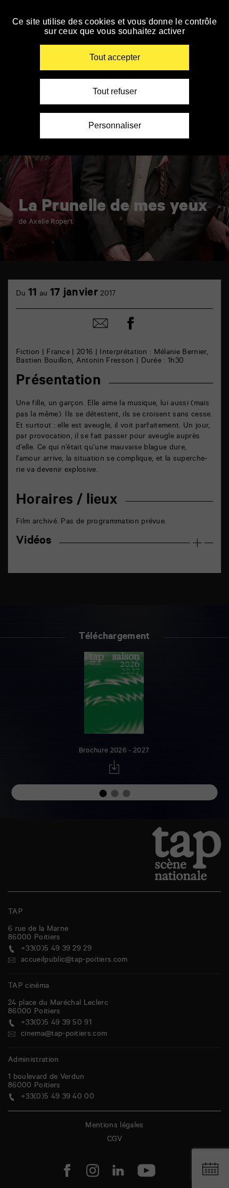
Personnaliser (114, 125)
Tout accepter (114, 57)
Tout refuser (115, 91)
